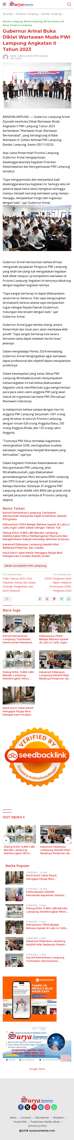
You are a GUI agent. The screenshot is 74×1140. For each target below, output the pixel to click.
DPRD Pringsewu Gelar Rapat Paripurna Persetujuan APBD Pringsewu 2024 (58, 582)
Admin (13, 55)
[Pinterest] (34, 1107)
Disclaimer (42, 1117)
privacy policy (37, 1125)
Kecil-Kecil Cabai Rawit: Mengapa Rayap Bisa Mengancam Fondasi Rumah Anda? (32, 554)
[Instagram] (47, 1107)
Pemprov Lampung (21, 25)
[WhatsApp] (54, 1107)
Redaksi (58, 1117)
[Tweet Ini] (47, 599)
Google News (37, 1069)
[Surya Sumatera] (20, 4)
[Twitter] (27, 1107)
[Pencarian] (69, 4)
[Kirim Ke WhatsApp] (68, 599)
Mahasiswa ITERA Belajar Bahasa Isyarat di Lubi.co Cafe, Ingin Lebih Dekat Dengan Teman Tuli (36, 526)
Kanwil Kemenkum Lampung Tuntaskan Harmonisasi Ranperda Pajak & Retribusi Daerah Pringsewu (35, 516)
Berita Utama (51, 21)
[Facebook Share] (40, 599)
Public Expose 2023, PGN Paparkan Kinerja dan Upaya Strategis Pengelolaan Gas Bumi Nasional (19, 582)
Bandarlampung (33, 21)
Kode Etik (20, 1121)
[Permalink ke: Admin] (5, 57)
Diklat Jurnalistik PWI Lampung (32, 55)
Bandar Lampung (12, 21)
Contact (25, 1117)
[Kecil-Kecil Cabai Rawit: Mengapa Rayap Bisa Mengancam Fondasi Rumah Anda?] (19, 695)
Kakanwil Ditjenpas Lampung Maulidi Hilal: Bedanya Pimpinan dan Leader (31, 546)
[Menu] (5, 4)
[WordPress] (41, 1107)
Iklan (13, 1117)
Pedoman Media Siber (45, 1121)
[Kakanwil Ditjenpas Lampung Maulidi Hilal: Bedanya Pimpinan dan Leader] (55, 659)
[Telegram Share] (61, 599)
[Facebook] (21, 1107)
